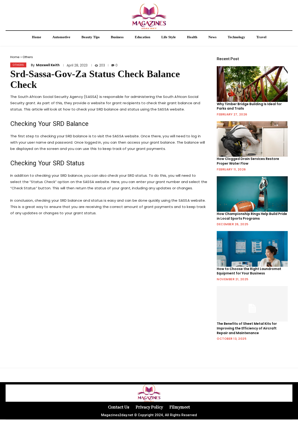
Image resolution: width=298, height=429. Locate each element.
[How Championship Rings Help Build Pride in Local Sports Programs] (252, 194)
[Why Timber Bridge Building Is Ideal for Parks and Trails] (252, 84)
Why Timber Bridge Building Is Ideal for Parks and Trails (249, 106)
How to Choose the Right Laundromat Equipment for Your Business (249, 271)
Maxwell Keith (48, 65)
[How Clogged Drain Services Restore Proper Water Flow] (252, 139)
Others (28, 57)
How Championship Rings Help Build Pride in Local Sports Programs (252, 216)
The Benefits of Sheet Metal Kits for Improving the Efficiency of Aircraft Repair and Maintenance (247, 328)
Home (15, 57)
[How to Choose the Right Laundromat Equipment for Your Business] (252, 248)
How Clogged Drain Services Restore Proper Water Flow (248, 161)
